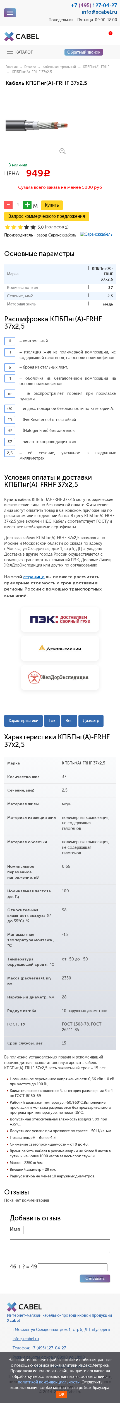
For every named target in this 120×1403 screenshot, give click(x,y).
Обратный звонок (83, 52)
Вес (69, 720)
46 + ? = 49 (23, 1267)
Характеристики (23, 720)
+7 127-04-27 (94, 6)
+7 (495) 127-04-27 (48, 1348)
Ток (52, 720)
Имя (15, 1229)
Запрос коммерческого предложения (46, 216)
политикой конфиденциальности (49, 1382)
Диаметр (91, 720)
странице (34, 576)
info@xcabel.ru (99, 12)
